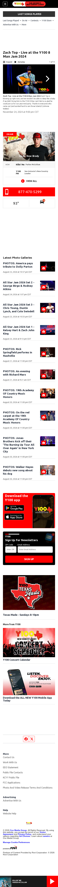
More (24, 24)
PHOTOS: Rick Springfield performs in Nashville (17, 352)
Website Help (9, 813)
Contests (35, 20)
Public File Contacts (13, 772)
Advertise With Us (11, 24)
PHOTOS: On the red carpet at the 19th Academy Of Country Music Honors (16, 417)
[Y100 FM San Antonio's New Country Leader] (29, 4)
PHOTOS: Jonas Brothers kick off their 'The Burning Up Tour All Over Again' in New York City (18, 444)
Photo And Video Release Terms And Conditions (28, 787)
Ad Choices (24, 836)
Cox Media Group (18, 830)
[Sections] (5, 4)
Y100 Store (47, 20)
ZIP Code (9, 545)
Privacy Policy (24, 834)
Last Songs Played (11, 20)
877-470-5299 (30, 192)
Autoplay (21, 62)
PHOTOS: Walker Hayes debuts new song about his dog (18, 470)
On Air (24, 20)
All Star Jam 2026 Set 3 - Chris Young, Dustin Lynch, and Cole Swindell (18, 308)
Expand (9, 62)
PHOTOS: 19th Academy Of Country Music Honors (18, 393)
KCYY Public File (11, 777)
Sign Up (29, 559)
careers (46, 836)
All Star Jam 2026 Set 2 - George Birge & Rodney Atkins (18, 286)
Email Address (24, 545)
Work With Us (10, 762)
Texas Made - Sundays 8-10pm (21, 614)
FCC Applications (11, 782)
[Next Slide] (47, 79)
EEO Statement (10, 767)
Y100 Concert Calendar (16, 659)
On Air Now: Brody (29, 156)
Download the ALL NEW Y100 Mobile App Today (27, 699)
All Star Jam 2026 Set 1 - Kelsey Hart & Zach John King (18, 330)
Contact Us (8, 757)
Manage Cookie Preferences (16, 842)
